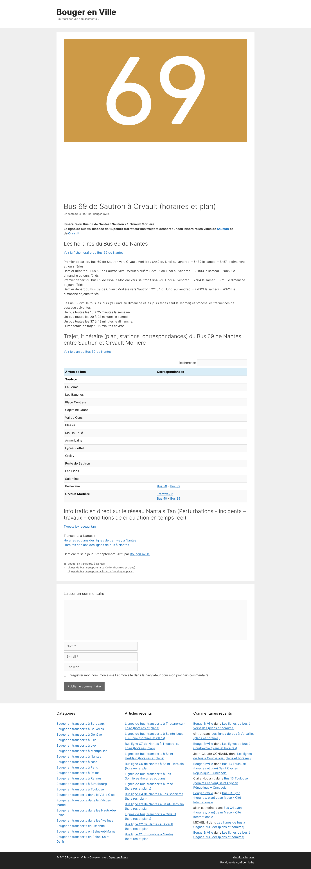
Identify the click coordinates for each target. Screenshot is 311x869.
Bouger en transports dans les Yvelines (85, 820)
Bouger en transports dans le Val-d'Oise (86, 795)
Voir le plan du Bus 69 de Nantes (88, 351)
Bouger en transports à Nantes (86, 563)
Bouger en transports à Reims (78, 773)
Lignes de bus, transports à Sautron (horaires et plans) (101, 571)
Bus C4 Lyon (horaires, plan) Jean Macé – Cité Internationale (217, 797)
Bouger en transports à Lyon (77, 745)
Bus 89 (175, 486)
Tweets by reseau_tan (80, 526)
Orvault (74, 233)
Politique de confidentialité (237, 862)
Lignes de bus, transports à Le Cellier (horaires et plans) (101, 567)
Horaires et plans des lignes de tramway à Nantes (100, 540)
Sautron (223, 229)
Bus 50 (162, 486)
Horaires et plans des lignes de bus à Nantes (96, 545)
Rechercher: (187, 363)
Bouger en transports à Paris (77, 767)
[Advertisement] (155, 173)
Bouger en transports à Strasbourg (82, 784)
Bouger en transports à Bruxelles (80, 729)
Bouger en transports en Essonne (81, 826)
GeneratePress (118, 857)
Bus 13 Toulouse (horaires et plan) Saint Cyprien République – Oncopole (219, 768)
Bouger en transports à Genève (79, 734)
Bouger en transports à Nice (77, 762)
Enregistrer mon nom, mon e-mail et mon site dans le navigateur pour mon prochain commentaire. (138, 675)
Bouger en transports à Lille (76, 740)
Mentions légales (243, 857)
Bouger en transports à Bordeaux (81, 723)
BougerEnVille (140, 554)
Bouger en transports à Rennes (79, 778)
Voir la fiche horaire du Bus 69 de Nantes (93, 252)
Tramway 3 (165, 494)
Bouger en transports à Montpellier (82, 751)
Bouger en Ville (86, 12)
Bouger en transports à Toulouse (80, 789)
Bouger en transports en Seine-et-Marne (86, 831)
